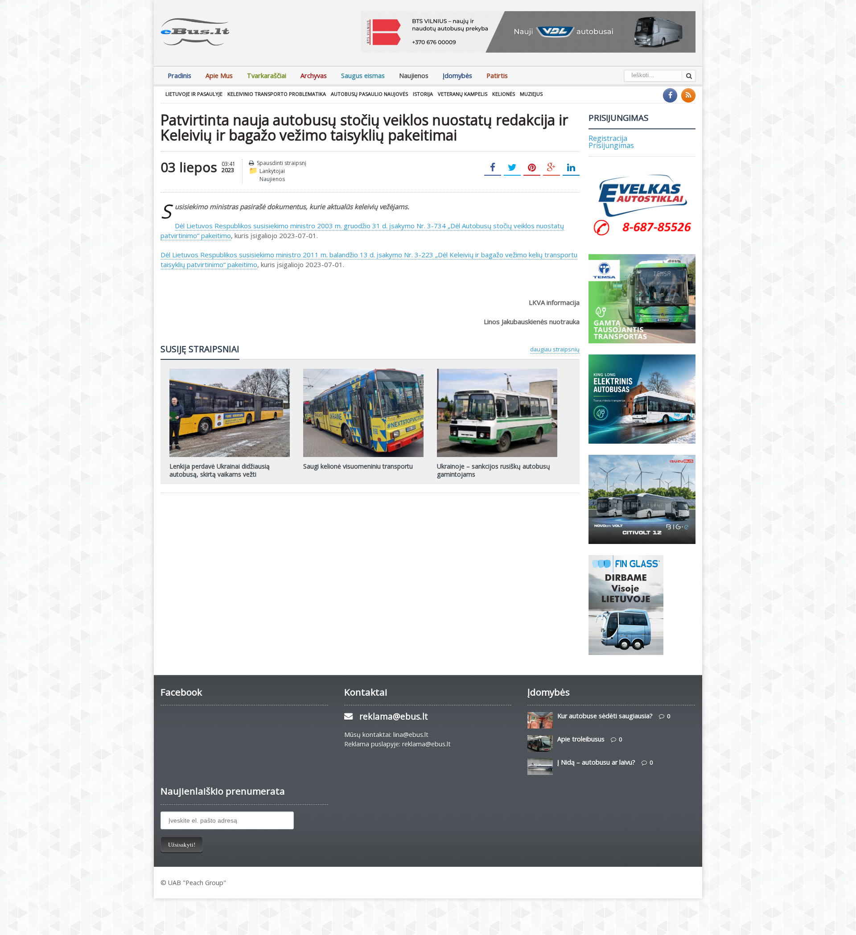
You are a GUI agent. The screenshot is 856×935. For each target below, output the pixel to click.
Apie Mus (219, 75)
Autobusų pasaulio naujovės (369, 93)
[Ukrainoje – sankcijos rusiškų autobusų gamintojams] (497, 372)
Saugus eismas (363, 75)
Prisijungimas (611, 145)
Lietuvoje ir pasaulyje (193, 93)
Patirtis (497, 75)
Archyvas (313, 75)
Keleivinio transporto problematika (276, 93)
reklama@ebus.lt (393, 716)
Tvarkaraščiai (266, 75)
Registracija (607, 138)
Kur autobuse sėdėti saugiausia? (605, 716)
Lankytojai (272, 171)
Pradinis (179, 75)
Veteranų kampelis (462, 93)
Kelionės (503, 93)
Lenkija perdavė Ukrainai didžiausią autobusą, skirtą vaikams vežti (219, 470)
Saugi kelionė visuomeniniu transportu (358, 466)
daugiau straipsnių (555, 349)
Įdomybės (457, 75)
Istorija (423, 93)
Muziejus (531, 93)
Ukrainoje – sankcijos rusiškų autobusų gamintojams (493, 470)
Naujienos (413, 75)
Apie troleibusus (581, 739)
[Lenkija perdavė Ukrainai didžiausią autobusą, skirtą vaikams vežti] (229, 372)
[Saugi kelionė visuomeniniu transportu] (363, 372)
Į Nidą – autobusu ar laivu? (596, 762)
